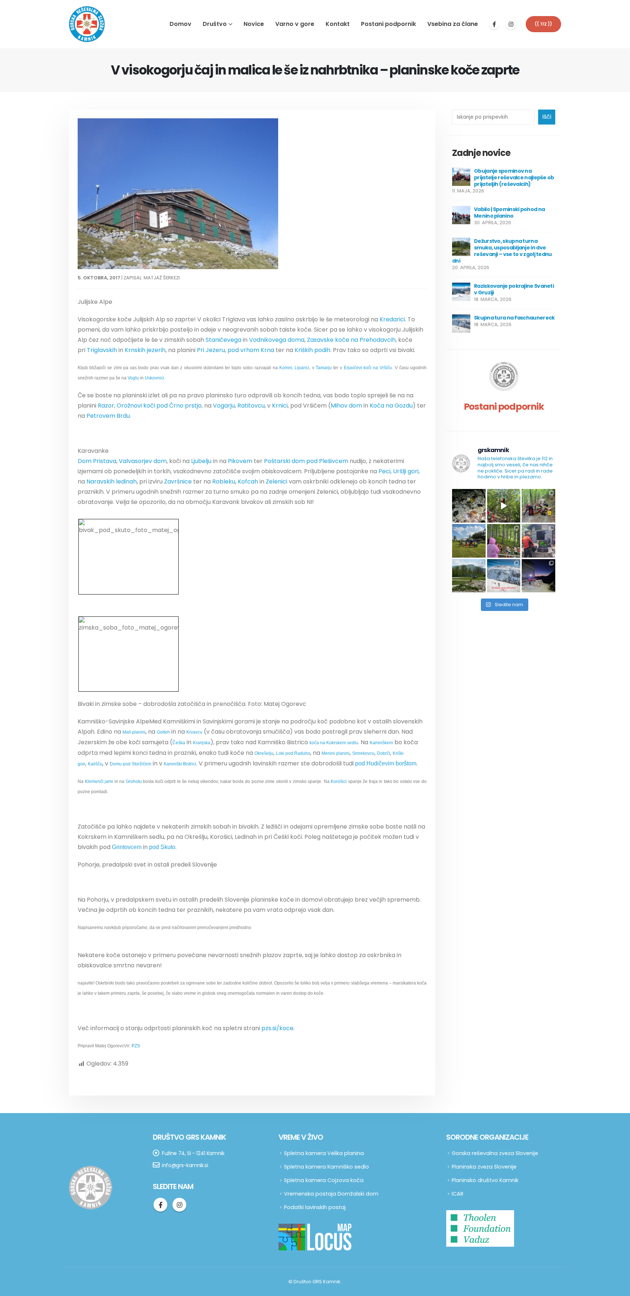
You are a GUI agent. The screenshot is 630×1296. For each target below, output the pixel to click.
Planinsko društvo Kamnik (485, 1180)
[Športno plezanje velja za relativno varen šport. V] (504, 506)
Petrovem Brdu (108, 416)
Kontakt (338, 24)
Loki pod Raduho (293, 753)
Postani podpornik (388, 24)
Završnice (178, 481)
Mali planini (133, 732)
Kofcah (248, 481)
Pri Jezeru (211, 350)
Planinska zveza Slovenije (484, 1166)
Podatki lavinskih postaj (315, 1207)
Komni (285, 367)
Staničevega (223, 340)
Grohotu (134, 781)
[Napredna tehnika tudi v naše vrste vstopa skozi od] (538, 541)
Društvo (215, 24)
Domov (180, 24)
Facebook (160, 1205)
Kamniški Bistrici (180, 763)
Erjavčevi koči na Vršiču (368, 367)
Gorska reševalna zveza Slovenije (495, 1153)
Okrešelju (263, 753)
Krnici (280, 405)
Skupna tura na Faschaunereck (514, 317)
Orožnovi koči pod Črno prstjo (159, 405)
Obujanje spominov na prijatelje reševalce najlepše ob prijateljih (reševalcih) (514, 177)
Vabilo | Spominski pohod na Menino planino (509, 212)
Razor (106, 405)
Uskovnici (154, 378)
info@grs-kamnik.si (185, 1165)
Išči (546, 116)
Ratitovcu (251, 405)
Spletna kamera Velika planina (324, 1153)
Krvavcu (194, 732)
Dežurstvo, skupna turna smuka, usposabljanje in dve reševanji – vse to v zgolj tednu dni (502, 250)
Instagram (179, 1205)
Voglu (133, 378)
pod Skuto (162, 847)
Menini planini (336, 753)
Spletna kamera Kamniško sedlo (326, 1166)
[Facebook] (494, 24)
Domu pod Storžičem (130, 763)
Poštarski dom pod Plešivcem (306, 461)
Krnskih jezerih (145, 350)
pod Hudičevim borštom (385, 763)
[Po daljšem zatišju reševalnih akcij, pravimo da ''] (538, 506)
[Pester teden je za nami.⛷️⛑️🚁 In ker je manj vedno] (469, 576)
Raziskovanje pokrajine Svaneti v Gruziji (514, 289)
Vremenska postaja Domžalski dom (331, 1193)
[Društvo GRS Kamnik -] (87, 24)
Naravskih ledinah (111, 481)
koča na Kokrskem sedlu (334, 742)
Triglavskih (102, 350)
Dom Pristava (97, 461)
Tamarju (324, 367)
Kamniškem (381, 742)
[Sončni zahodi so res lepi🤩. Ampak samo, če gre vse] (538, 576)
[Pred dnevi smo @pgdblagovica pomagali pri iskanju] (469, 506)
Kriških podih (312, 350)
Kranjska (201, 742)
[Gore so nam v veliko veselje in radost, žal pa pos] (469, 541)
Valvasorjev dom (143, 461)
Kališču (95, 763)
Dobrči (383, 753)
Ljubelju (201, 461)
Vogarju (224, 405)
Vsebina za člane (452, 24)
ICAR (457, 1193)
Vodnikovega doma (276, 340)
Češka (178, 742)
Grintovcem (126, 847)
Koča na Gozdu (391, 405)
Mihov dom (346, 405)
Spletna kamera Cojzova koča (323, 1180)
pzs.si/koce (277, 1028)
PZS (136, 1045)
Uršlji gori (406, 471)
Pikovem (240, 461)
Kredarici (392, 319)
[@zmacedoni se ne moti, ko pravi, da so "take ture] (504, 576)
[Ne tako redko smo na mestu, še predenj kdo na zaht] (504, 541)
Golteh (163, 732)
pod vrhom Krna (251, 350)
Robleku (223, 481)
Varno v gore (294, 24)
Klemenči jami (99, 781)
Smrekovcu (363, 753)
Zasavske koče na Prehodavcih (351, 340)
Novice (254, 24)
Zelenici (276, 481)
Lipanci (302, 367)
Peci (384, 471)
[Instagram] (510, 24)
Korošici (339, 781)
